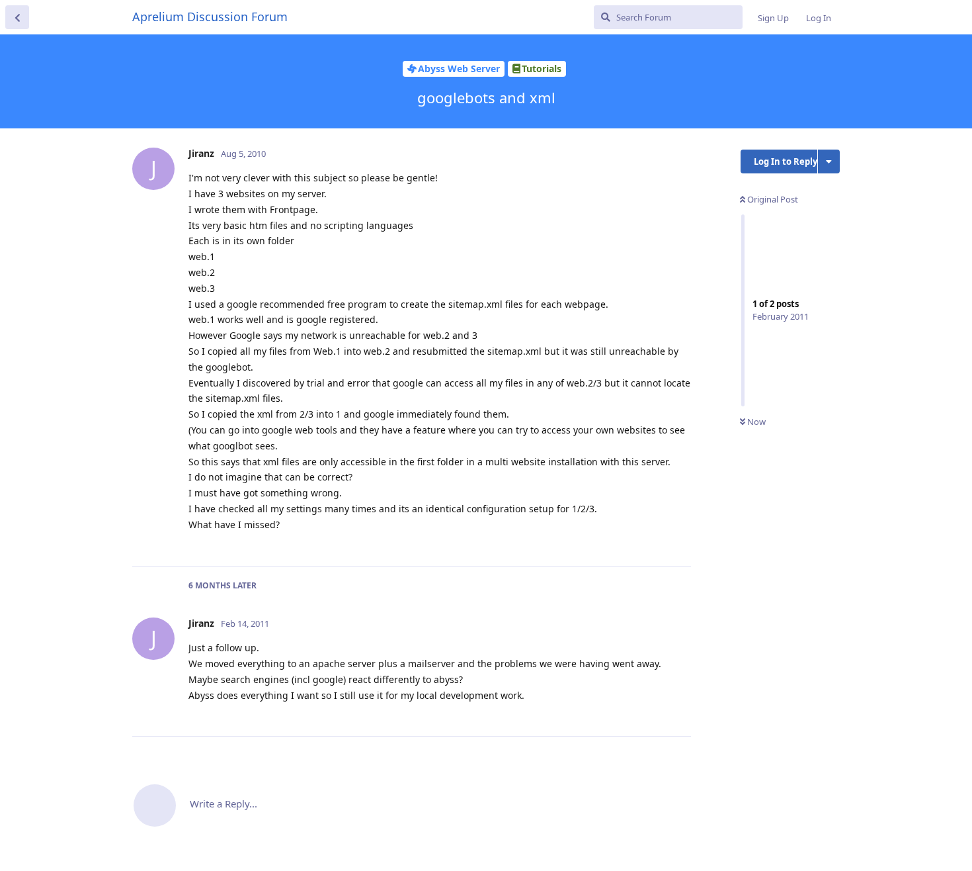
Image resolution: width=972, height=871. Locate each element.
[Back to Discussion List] (17, 17)
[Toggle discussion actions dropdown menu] (829, 161)
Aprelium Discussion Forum (210, 16)
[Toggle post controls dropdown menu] (679, 541)
